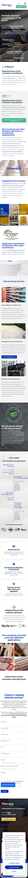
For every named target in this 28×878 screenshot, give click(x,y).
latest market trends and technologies (12, 151)
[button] (25, 3)
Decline (14, 871)
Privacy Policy (6, 824)
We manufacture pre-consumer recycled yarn (13, 572)
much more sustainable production (13, 440)
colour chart (7, 308)
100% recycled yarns (18, 252)
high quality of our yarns (10, 183)
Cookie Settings (14, 863)
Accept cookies (14, 867)
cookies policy (6, 828)
